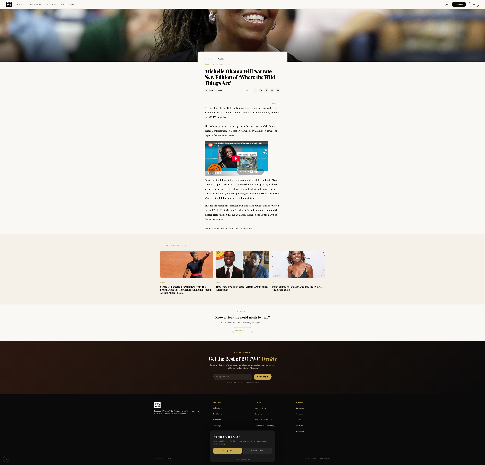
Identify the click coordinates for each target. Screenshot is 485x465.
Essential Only (257, 451)
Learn (71, 4)
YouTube (299, 426)
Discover (21, 4)
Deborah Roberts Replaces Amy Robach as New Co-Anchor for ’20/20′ (298, 288)
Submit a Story (242, 330)
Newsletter (259, 414)
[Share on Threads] (266, 90)
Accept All (227, 451)
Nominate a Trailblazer (263, 420)
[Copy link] (278, 90)
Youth (220, 90)
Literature (209, 90)
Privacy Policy (219, 444)
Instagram (300, 408)
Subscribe (459, 4)
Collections (50, 4)
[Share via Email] (272, 90)
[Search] (447, 4)
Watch (63, 4)
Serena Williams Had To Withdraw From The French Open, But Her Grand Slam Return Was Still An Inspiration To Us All (186, 289)
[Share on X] (255, 90)
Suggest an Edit (275, 103)
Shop (474, 4)
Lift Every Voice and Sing (264, 426)
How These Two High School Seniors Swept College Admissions (242, 288)
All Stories (217, 420)
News (213, 59)
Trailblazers (35, 4)
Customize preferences (242, 459)
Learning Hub (218, 426)
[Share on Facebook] (260, 90)
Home (207, 59)
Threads (299, 414)
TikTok (298, 420)
